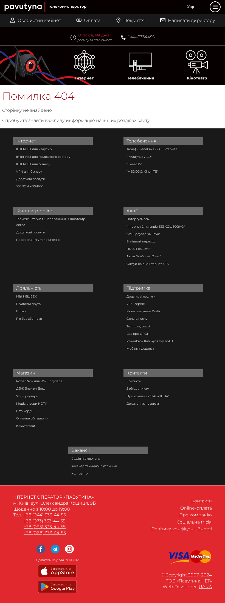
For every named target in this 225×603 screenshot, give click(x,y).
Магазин (25, 373)
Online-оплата (196, 508)
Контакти (136, 373)
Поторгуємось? (138, 219)
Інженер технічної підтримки (94, 466)
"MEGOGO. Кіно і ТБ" (142, 171)
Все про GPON (138, 334)
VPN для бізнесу (29, 171)
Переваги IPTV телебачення (38, 240)
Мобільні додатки (140, 348)
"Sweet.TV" (134, 164)
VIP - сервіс (135, 304)
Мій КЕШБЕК (26, 296)
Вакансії (80, 450)
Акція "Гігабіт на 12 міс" (143, 256)
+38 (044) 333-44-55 (45, 515)
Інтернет (84, 78)
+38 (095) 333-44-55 (45, 526)
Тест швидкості (138, 326)
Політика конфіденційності (181, 528)
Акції (131, 210)
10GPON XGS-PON (30, 186)
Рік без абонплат (29, 319)
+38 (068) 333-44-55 (45, 532)
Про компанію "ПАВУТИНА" (147, 396)
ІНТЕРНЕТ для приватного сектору (43, 157)
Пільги (21, 311)
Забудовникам (137, 388)
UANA (205, 586)
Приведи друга (28, 304)
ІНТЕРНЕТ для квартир (34, 149)
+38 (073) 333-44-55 (44, 521)
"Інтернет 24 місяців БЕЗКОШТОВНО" (155, 226)
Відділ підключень (85, 459)
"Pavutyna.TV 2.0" (139, 157)
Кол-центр (79, 473)
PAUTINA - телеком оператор (7, 0)
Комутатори (25, 426)
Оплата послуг (137, 319)
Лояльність (28, 288)
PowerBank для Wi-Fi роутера (39, 381)
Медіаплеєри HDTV (31, 403)
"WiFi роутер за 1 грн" (143, 234)
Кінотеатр (197, 78)
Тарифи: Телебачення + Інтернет (151, 149)
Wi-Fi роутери (27, 396)
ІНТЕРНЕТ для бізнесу (33, 164)
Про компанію (195, 515)
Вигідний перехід (140, 241)
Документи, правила (142, 403)
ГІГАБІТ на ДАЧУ (138, 249)
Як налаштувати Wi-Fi (143, 311)
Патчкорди (24, 411)
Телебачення (140, 78)
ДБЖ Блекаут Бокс (30, 388)
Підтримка (138, 288)
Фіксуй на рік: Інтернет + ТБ (147, 264)
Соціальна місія (194, 522)
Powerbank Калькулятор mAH (149, 341)
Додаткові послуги (30, 179)
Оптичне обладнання (32, 418)
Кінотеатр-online (35, 210)
